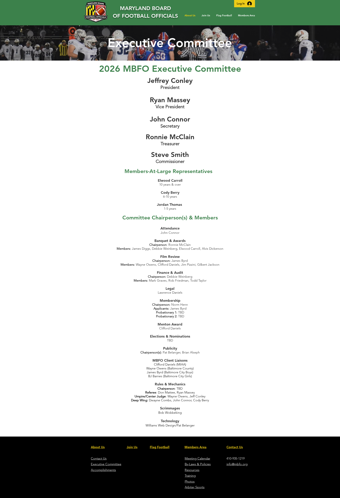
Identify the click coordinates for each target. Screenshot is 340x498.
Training (190, 476)
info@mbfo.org (237, 464)
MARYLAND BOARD (145, 8)
